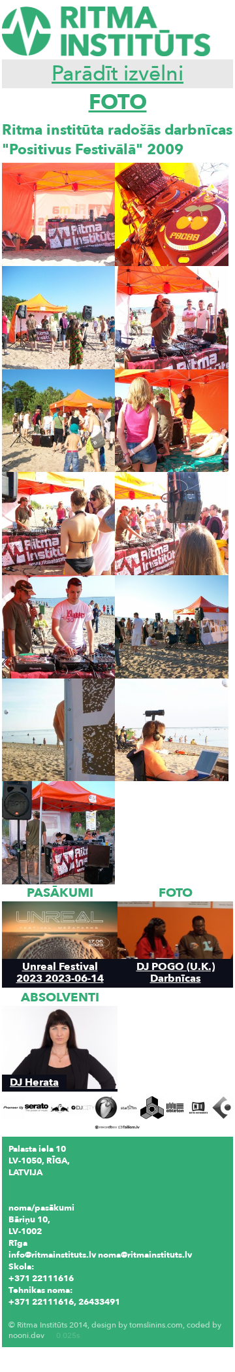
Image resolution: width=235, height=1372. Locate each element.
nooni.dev (26, 1335)
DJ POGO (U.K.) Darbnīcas (175, 972)
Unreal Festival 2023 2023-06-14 (60, 972)
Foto (118, 102)
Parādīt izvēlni (117, 73)
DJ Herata (34, 1082)
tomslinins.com (156, 1325)
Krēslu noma (33, 1314)
